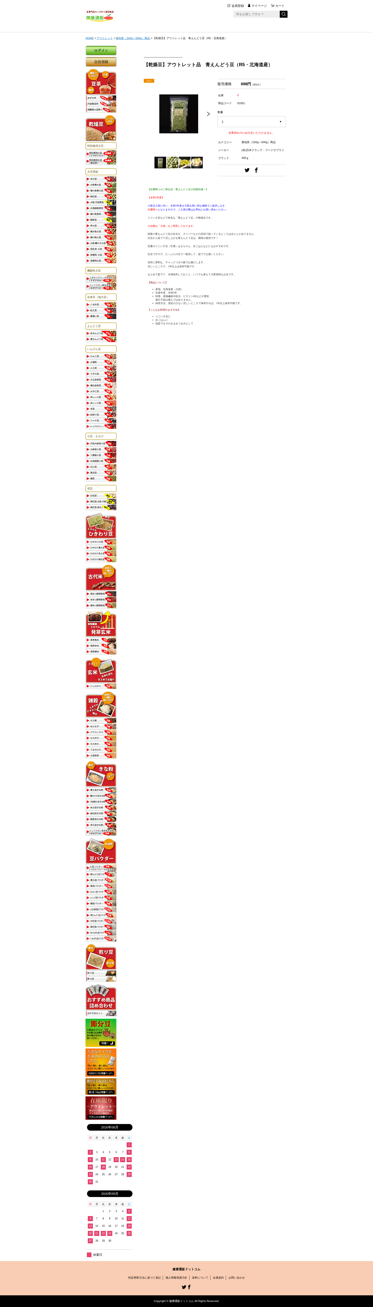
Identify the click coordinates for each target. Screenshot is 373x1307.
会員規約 (218, 1277)
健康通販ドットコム (186, 1269)
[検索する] (284, 14)
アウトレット (105, 38)
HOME (89, 38)
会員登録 (238, 5)
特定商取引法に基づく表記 (144, 1277)
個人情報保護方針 (176, 1277)
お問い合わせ (236, 1277)
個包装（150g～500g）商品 (133, 38)
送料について (200, 1277)
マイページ (259, 5)
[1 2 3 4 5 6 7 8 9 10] (251, 121)
